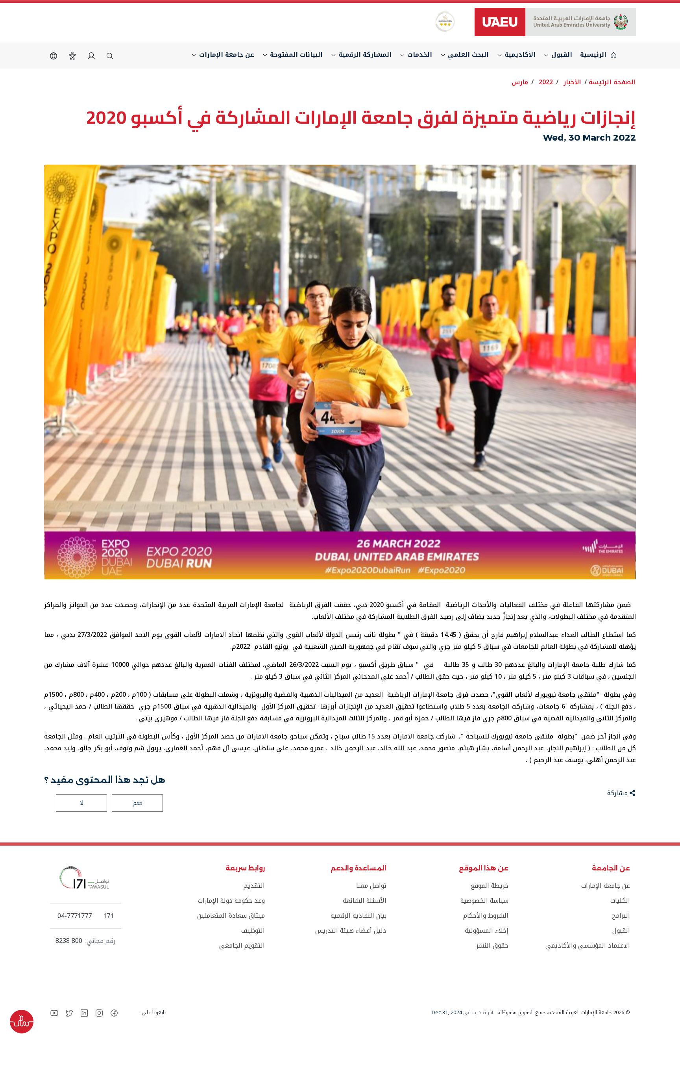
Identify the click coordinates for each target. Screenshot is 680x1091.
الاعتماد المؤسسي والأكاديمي (587, 945)
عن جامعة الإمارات (605, 885)
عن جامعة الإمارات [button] (225, 54)
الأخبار (572, 82)
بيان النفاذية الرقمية (358, 915)
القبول (621, 930)
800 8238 (68, 941)
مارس (520, 82)
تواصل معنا (371, 885)
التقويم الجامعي (242, 945)
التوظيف (253, 930)
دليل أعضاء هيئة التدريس (350, 930)
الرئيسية (594, 54)
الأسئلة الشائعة (364, 900)
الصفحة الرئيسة (612, 82)
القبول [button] (560, 54)
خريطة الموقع (489, 885)
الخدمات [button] (418, 54)
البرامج (621, 915)
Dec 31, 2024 (447, 1012)
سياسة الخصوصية (484, 900)
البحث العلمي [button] (467, 54)
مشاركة (618, 793)
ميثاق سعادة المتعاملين (231, 915)
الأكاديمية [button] (519, 54)
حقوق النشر (492, 945)
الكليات (620, 900)
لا (81, 803)
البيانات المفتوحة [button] (295, 54)
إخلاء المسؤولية (486, 930)
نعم (137, 803)
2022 (546, 82)
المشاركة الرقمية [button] (364, 54)
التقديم (254, 885)
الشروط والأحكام (485, 915)
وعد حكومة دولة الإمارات (231, 900)
